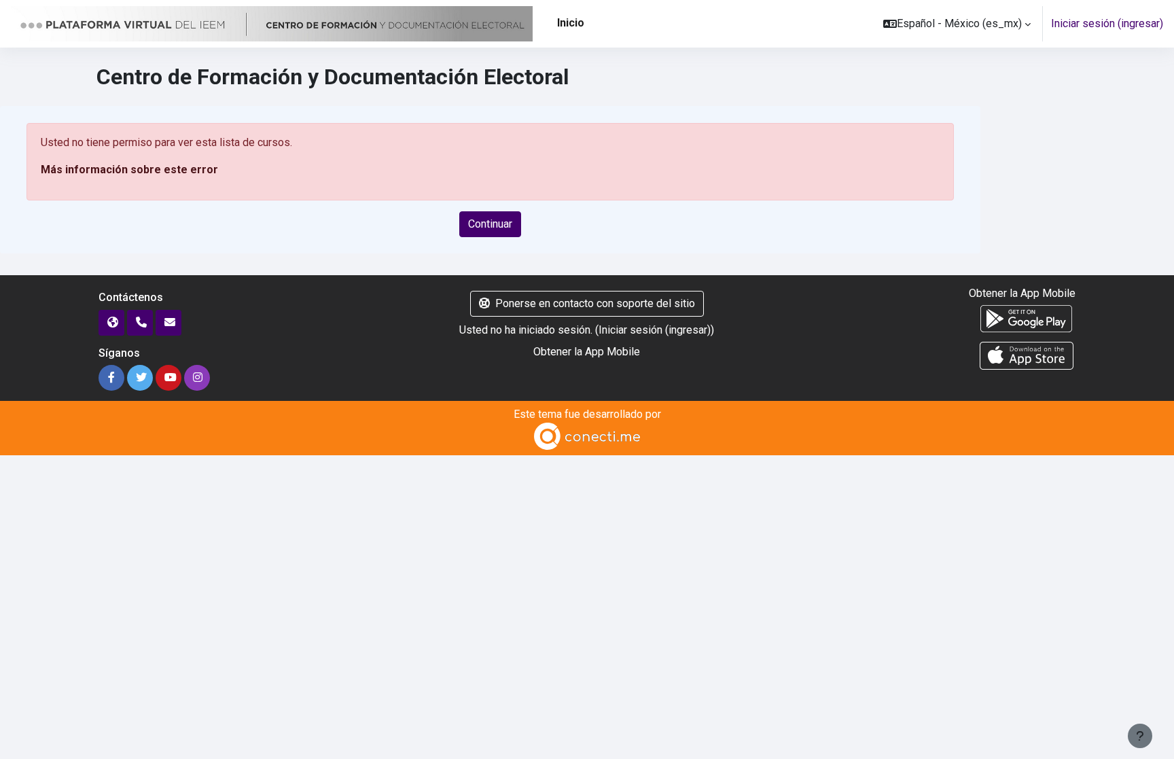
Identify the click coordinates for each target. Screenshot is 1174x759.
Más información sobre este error (129, 169)
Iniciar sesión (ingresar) (1107, 23)
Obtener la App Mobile (586, 351)
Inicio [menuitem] (570, 22)
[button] (956, 24)
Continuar (490, 223)
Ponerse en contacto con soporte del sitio (595, 303)
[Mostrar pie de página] (1140, 736)
